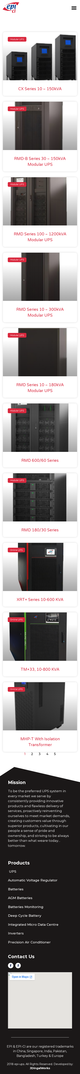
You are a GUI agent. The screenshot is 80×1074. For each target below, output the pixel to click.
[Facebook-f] (10, 965)
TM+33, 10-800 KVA (40, 669)
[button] (74, 8)
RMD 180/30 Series (40, 530)
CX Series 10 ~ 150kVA (40, 89)
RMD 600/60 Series (40, 460)
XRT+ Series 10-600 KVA (40, 599)
